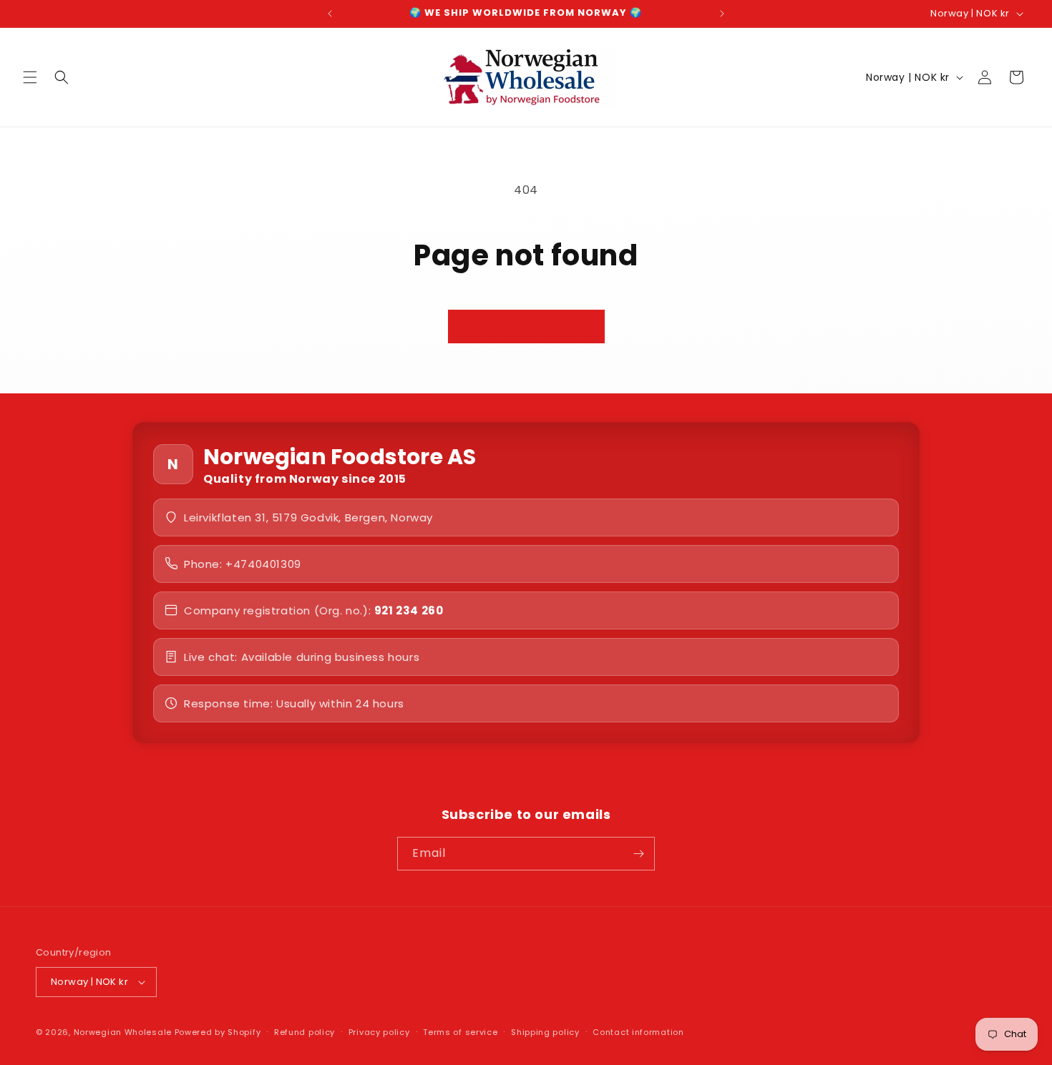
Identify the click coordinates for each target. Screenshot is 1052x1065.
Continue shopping (526, 325)
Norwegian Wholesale (123, 1032)
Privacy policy (379, 1032)
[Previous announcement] (330, 13)
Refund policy (304, 1032)
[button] (30, 77)
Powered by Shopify (218, 1032)
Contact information (638, 1032)
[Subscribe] (638, 853)
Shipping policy (545, 1032)
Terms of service (460, 1032)
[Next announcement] (722, 13)
